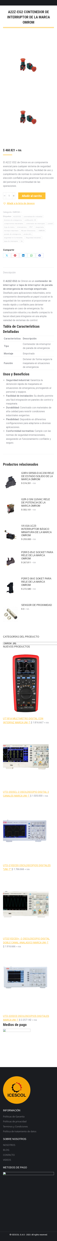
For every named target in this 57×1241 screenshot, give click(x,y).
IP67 (31, 227)
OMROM (16, 212)
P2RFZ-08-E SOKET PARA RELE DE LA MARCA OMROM (36, 581)
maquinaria (40, 227)
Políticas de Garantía (13, 1116)
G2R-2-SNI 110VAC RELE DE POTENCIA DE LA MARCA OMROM (35, 502)
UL (22, 241)
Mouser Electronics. (28, 230)
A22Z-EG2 (17, 216)
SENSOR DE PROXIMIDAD (36, 605)
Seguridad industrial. (33, 237)
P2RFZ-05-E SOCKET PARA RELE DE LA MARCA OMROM (37, 555)
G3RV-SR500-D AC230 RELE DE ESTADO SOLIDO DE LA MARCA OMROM (37, 476)
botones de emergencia (13, 220)
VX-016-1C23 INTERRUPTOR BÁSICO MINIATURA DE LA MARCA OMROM (36, 531)
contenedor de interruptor (35, 223)
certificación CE (30, 220)
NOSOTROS (9, 1145)
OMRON (42, 230)
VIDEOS (7, 1159)
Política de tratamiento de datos (19, 1131)
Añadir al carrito (32, 196)
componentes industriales (13, 223)
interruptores (22, 227)
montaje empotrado (11, 230)
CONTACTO (9, 1155)
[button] (19, 203)
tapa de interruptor (11, 241)
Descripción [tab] (9, 272)
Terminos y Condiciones (15, 1126)
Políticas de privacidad (14, 1121)
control (50, 223)
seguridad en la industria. (13, 237)
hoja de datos (9, 227)
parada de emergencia (12, 234)
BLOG (6, 1149)
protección (27, 234)
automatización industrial (33, 216)
